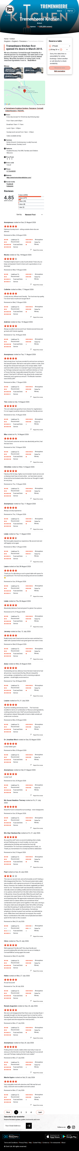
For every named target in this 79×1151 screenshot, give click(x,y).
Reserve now (60, 68)
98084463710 (11, 171)
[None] (64, 49)
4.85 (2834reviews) (45, 26)
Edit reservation (59, 71)
